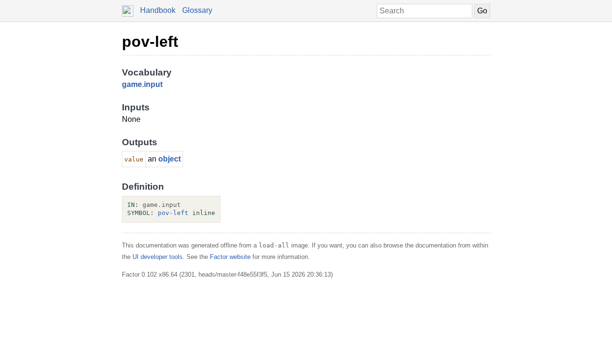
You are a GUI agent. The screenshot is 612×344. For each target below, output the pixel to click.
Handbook (157, 10)
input (153, 84)
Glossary (197, 10)
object (169, 159)
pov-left (150, 41)
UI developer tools (157, 256)
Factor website (230, 256)
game (132, 84)
